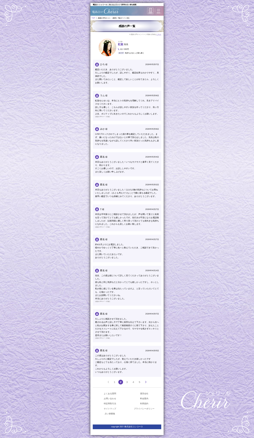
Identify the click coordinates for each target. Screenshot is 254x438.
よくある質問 (110, 393)
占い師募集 (110, 413)
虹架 (120, 44)
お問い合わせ (110, 398)
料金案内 (144, 398)
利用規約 (144, 403)
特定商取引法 (110, 403)
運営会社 (144, 393)
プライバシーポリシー (144, 408)
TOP (93, 18)
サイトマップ (110, 408)
